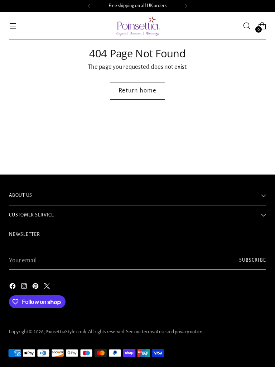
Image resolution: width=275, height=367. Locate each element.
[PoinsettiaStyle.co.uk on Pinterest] (36, 287)
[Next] (186, 6)
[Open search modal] (247, 25)
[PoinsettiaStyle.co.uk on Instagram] (24, 287)
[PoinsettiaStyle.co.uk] (137, 26)
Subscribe (252, 260)
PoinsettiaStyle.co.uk (65, 331)
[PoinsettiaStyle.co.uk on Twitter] (47, 287)
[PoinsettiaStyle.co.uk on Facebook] (13, 287)
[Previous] (89, 6)
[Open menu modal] (12, 25)
